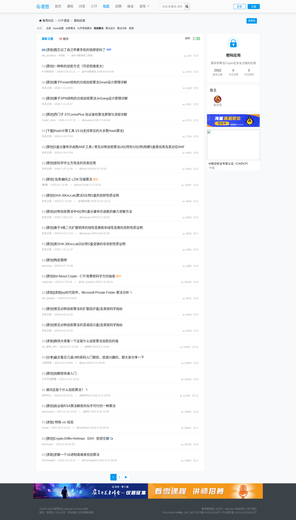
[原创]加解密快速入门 (61, 373)
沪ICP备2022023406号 (207, 512)
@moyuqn (85, 217)
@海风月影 (84, 201)
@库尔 (86, 411)
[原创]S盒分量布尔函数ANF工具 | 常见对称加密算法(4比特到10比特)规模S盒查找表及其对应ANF (115, 147)
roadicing (47, 282)
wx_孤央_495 (49, 346)
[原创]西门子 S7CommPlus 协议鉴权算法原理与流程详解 (86, 114)
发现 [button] (143, 6)
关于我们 (252, 509)
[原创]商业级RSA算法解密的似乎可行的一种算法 (81, 406)
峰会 (130, 6)
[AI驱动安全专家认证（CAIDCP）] (233, 144)
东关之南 (47, 88)
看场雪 (217, 105)
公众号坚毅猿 (49, 379)
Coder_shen (49, 120)
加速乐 (50, 512)
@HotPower (83, 427)
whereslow (48, 411)
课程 (70, 6)
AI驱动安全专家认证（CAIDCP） (229, 163)
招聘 (118, 6)
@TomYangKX (90, 460)
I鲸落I (45, 184)
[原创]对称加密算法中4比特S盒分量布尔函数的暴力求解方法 (89, 211)
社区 (106, 6)
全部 (48, 28)
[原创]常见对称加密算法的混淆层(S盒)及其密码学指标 (84, 325)
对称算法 (70, 28)
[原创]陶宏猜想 (56, 260)
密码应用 (79, 20)
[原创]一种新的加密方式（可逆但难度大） (76, 66)
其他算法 (98, 28)
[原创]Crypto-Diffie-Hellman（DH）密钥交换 (77, 438)
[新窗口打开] (44, 50)
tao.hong (47, 265)
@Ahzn (83, 168)
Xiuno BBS (82, 509)
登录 (239, 6)
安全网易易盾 (86, 512)
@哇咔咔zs (85, 395)
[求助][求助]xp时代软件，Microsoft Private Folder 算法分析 (87, 292)
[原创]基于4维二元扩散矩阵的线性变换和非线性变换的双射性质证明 (94, 227)
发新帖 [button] (251, 20)
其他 (131, 28)
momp (45, 427)
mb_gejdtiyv (48, 298)
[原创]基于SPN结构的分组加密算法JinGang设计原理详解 (87, 98)
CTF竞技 (63, 20)
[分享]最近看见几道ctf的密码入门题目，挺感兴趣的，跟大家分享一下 (95, 357)
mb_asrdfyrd (49, 55)
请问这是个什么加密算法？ (65, 390)
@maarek (87, 120)
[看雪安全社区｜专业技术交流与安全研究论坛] (42, 6)
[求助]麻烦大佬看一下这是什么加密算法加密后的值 (82, 341)
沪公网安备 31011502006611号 (239, 512)
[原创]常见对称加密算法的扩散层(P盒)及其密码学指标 (84, 309)
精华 (65, 38)
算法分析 (122, 28)
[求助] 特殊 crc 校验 (59, 422)
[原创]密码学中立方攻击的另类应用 (71, 163)
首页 (58, 6)
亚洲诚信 (72, 512)
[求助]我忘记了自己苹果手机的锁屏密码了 (76, 50)
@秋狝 (88, 346)
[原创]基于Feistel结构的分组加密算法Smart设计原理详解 (86, 82)
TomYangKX (48, 460)
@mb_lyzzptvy (86, 282)
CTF (94, 6)
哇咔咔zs (47, 395)
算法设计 (110, 28)
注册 (253, 6)
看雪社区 (48, 20)
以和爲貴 (47, 363)
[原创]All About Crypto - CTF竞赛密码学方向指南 (80, 276)
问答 (82, 6)
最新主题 (47, 38)
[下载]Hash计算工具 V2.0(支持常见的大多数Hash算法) (85, 130)
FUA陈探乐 (48, 71)
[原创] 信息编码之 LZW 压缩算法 (69, 179)
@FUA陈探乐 (78, 55)
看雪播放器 (208, 509)
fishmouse (47, 444)
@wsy (82, 363)
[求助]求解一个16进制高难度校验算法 (72, 454)
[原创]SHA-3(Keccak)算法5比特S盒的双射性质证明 (82, 195)
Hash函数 (58, 28)
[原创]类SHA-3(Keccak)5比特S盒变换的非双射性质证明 (85, 243)
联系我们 (240, 509)
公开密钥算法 (84, 28)
